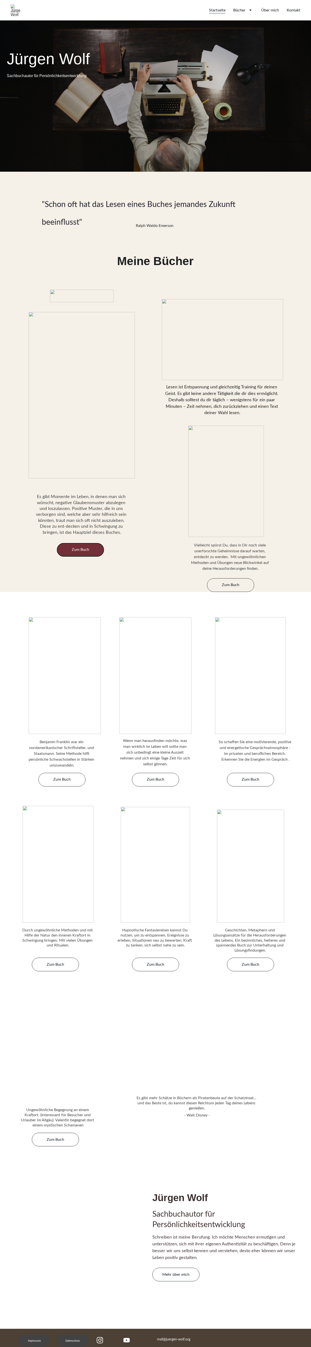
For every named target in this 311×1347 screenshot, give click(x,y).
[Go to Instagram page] (102, 1340)
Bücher (239, 10)
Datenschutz (72, 1340)
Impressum (34, 1340)
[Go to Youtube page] (126, 1340)
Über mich (270, 10)
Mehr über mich (176, 1274)
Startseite (217, 10)
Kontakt (293, 10)
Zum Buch (230, 585)
